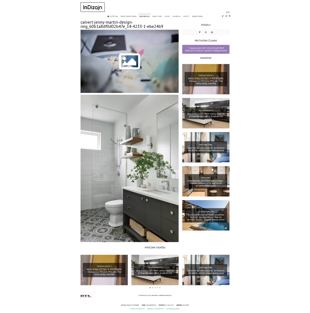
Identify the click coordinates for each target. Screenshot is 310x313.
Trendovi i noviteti (205, 75)
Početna (114, 16)
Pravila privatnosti (137, 309)
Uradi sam (157, 16)
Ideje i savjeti (206, 178)
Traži (227, 12)
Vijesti (186, 16)
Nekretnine (197, 16)
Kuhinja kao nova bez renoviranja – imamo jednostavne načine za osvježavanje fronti (206, 183)
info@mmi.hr (151, 305)
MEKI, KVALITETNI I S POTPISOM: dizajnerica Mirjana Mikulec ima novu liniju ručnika (206, 81)
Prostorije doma (129, 16)
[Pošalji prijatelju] (212, 32)
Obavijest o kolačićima (155, 309)
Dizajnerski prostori (206, 212)
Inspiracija (144, 16)
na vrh (227, 296)
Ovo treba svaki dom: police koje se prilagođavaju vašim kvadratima (206, 115)
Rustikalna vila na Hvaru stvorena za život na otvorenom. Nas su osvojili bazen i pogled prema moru (206, 217)
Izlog (167, 16)
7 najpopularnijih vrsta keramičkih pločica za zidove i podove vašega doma (206, 49)
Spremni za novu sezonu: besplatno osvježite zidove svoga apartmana (206, 149)
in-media (176, 16)
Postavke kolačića (173, 309)
